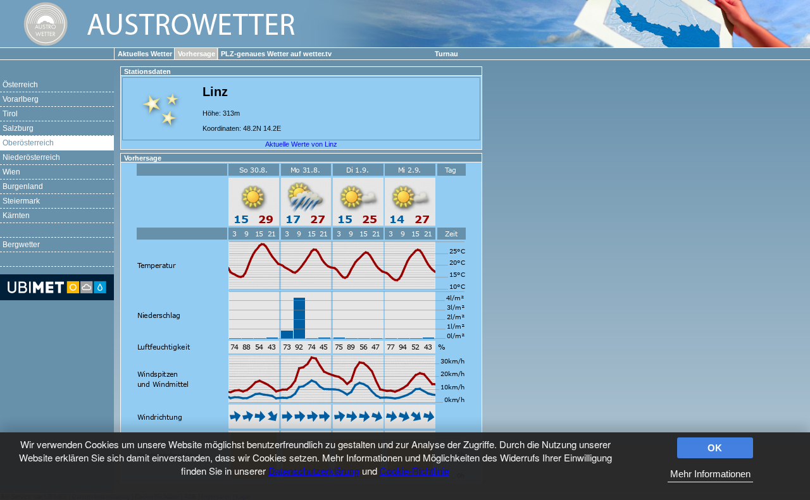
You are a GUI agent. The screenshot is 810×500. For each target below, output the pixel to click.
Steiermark (21, 201)
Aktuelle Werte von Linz (301, 144)
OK (714, 447)
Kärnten (16, 215)
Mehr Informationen (710, 473)
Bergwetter (21, 244)
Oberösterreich (28, 142)
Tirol (10, 113)
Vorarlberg (21, 99)
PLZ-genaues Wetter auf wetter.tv (276, 54)
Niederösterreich (31, 157)
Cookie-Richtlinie (414, 470)
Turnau (446, 54)
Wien (11, 172)
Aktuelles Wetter (145, 54)
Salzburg (18, 128)
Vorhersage (196, 54)
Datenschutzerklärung (313, 470)
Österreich (20, 84)
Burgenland (23, 186)
